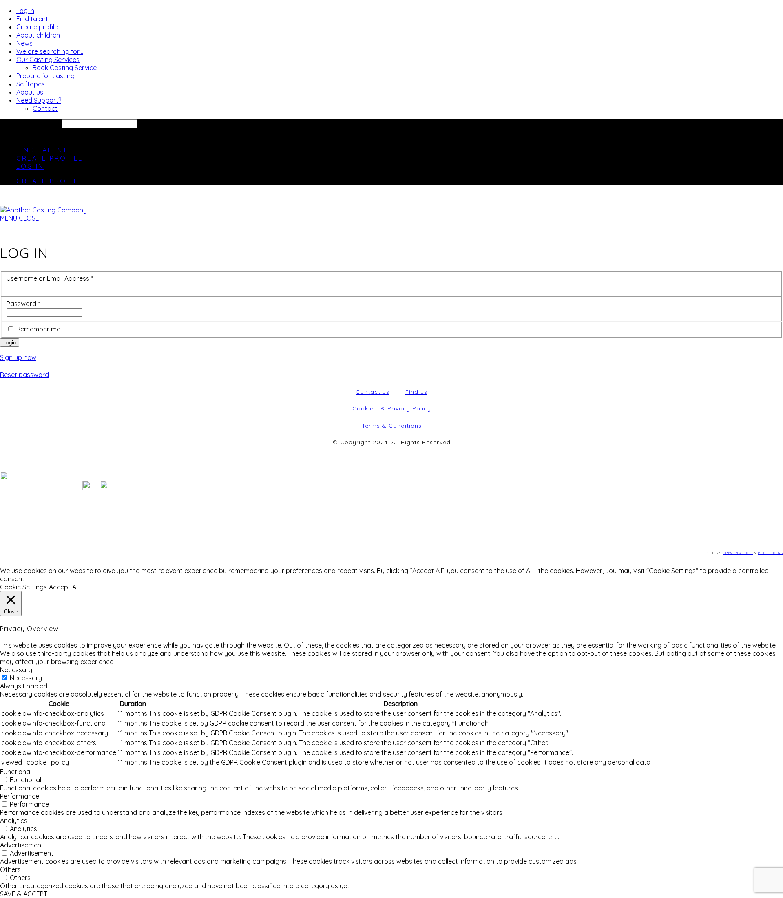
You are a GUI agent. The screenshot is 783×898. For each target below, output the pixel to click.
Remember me (38, 329)
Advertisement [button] (22, 845)
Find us (416, 391)
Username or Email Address (50, 278)
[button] (19, 218)
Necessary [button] (16, 670)
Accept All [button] (64, 587)
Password (23, 304)
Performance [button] (19, 796)
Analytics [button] (13, 820)
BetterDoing (770, 553)
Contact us (372, 391)
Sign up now (18, 357)
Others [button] (10, 869)
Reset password (24, 375)
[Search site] (5, 135)
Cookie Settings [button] (23, 587)
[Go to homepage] (43, 210)
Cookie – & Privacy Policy (391, 408)
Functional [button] (15, 772)
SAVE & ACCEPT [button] (23, 894)
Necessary (26, 678)
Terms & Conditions (392, 425)
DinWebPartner (738, 553)
